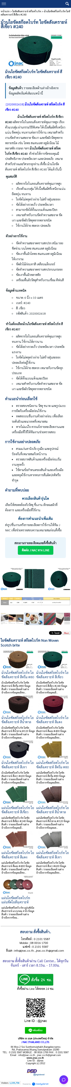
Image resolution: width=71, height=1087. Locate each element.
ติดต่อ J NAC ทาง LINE (35, 550)
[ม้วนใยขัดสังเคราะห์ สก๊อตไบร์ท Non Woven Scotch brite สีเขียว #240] (35, 48)
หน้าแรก (5, 11)
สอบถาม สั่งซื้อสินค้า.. (35, 931)
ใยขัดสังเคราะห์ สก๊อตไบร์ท (26, 11)
